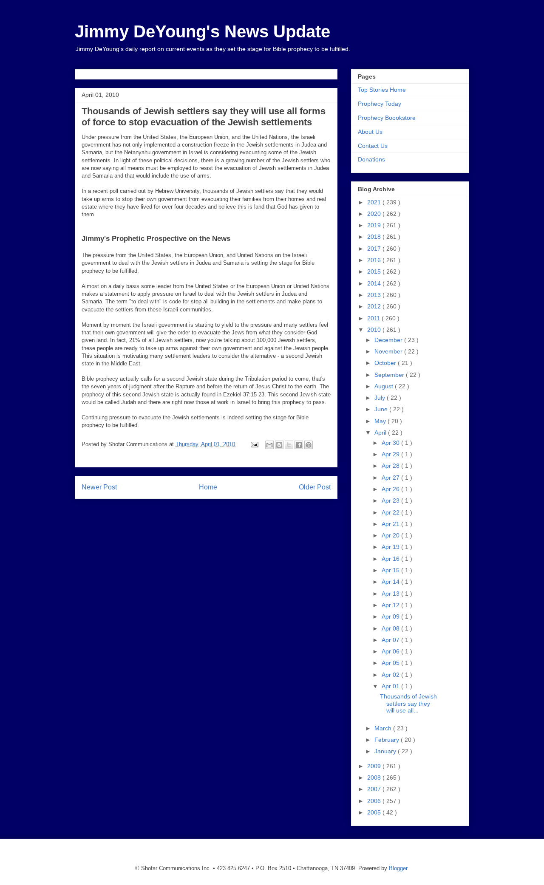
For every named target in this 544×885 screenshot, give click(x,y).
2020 (374, 213)
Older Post (315, 487)
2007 (374, 789)
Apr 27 (391, 477)
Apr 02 (391, 674)
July (380, 397)
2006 (374, 800)
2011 (374, 318)
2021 (374, 202)
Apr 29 (391, 454)
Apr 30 (391, 442)
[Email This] (269, 445)
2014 (374, 283)
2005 (374, 812)
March (383, 728)
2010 (374, 329)
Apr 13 (391, 593)
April (381, 432)
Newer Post (99, 487)
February (387, 739)
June (381, 409)
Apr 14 (391, 581)
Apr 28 (391, 465)
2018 (374, 236)
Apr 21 (391, 523)
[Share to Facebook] (299, 445)
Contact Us (373, 145)
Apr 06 (391, 651)
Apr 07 (391, 639)
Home (208, 487)
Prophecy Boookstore (387, 117)
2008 (374, 777)
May (381, 421)
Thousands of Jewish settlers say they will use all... (408, 703)
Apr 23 (391, 500)
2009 (374, 766)
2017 (374, 248)
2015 (374, 271)
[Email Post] (254, 444)
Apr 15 (391, 570)
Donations (371, 159)
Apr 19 (391, 546)
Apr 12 (391, 605)
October (386, 362)
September (390, 374)
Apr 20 (391, 535)
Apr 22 (391, 512)
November (389, 351)
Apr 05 (391, 662)
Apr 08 (391, 628)
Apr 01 (391, 686)
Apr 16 (391, 558)
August (384, 386)
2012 (374, 306)
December (389, 339)
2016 (374, 260)
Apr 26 (391, 489)
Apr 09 (391, 616)
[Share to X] (289, 445)
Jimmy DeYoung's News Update (202, 31)
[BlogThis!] (279, 445)
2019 (374, 225)
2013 (374, 294)
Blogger (398, 868)
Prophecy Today (379, 103)
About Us (370, 131)
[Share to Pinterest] (308, 445)
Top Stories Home (382, 89)
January (386, 751)
